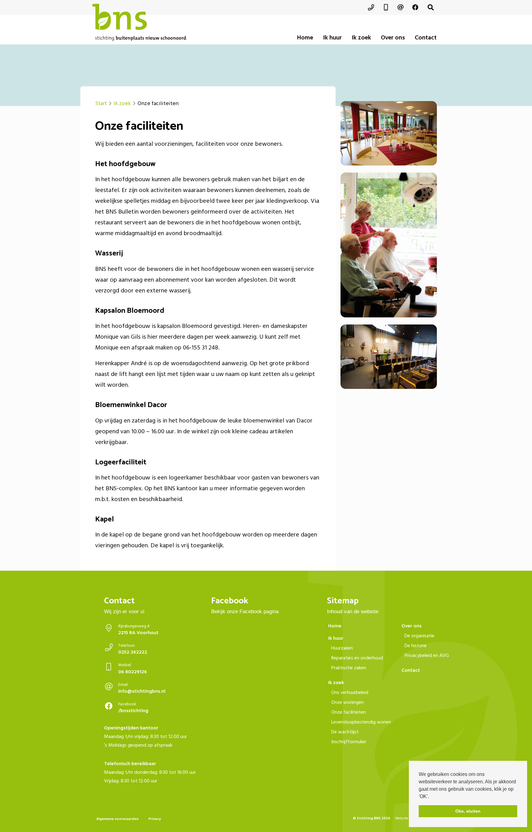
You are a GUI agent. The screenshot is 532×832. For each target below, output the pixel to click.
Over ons (393, 38)
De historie (416, 646)
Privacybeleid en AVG (427, 655)
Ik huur (332, 38)
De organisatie (419, 636)
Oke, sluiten (468, 811)
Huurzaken (342, 648)
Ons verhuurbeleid (349, 692)
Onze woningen (347, 702)
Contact (426, 38)
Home (305, 38)
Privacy (154, 819)
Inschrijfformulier (348, 742)
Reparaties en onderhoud (357, 658)
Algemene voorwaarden (117, 819)
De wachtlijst (345, 732)
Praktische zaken (348, 668)
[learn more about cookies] (431, 797)
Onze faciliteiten (348, 712)
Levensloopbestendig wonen (361, 722)
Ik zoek (361, 38)
